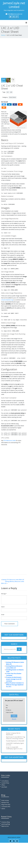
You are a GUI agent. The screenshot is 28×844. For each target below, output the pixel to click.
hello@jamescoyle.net (15, 14)
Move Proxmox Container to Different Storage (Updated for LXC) (15, 684)
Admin (3, 808)
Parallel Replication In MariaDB (15, 741)
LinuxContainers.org (7, 300)
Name (3, 607)
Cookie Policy (5, 783)
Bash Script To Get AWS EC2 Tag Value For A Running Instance (15, 737)
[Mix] (3, 107)
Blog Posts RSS (5, 804)
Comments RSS (5, 806)
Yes (7, 705)
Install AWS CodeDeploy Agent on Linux (15, 744)
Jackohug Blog (5, 824)
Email (2, 614)
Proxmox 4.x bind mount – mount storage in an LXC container (14, 679)
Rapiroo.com (5, 826)
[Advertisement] (14, 58)
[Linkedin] (9, 104)
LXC (8, 92)
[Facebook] (14, 104)
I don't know (9, 712)
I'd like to (8, 710)
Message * (4, 593)
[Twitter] (3, 104)
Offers (3, 785)
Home (3, 35)
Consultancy (5, 781)
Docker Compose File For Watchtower (13, 733)
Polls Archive (5, 800)
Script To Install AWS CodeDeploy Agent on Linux (14, 747)
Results (14, 719)
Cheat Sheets (12, 97)
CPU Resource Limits (10, 440)
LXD (11, 92)
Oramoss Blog (5, 822)
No (7, 708)
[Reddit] (20, 104)
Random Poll (5, 802)
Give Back (4, 787)
